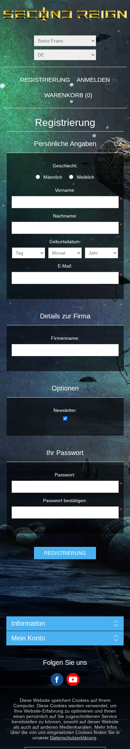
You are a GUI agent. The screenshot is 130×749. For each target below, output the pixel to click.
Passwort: (65, 474)
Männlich (52, 177)
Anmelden (93, 80)
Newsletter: (65, 410)
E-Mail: (65, 266)
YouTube (73, 679)
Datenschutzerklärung (73, 729)
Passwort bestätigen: (65, 500)
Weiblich (85, 177)
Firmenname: (65, 338)
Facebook (57, 679)
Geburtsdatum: (65, 241)
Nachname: (65, 215)
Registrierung (45, 80)
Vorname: (65, 190)
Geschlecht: (65, 165)
